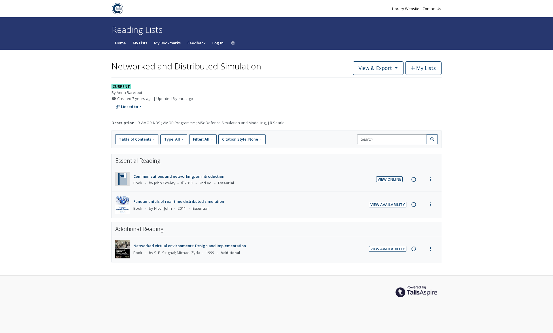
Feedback (196, 43)
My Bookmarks (167, 43)
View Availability (387, 204)
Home (120, 43)
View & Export (375, 68)
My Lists (140, 43)
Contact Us (432, 8)
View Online (389, 179)
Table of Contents (135, 139)
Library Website (406, 8)
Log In (218, 43)
